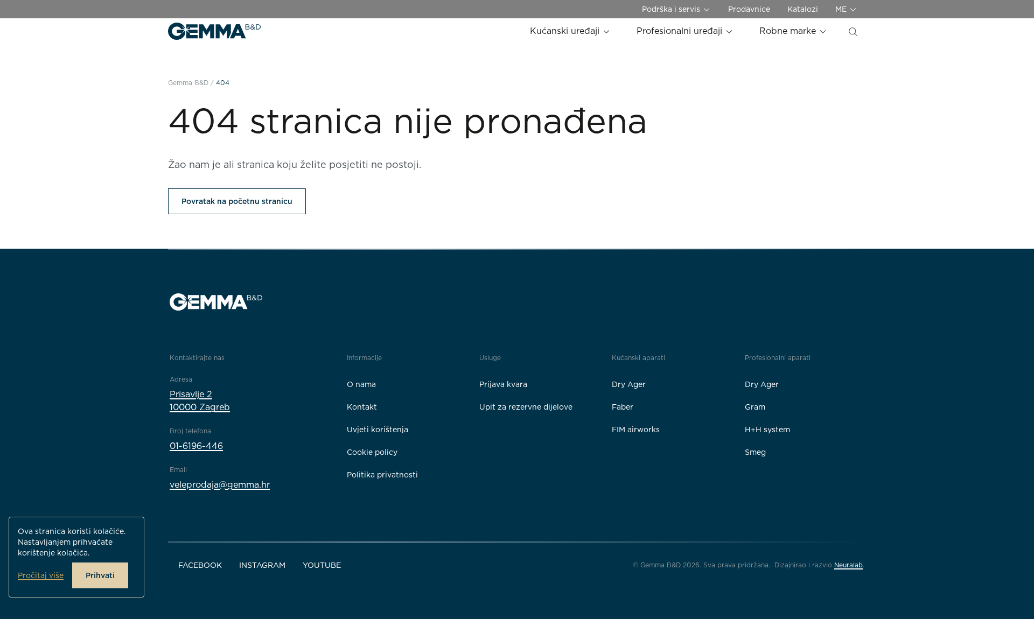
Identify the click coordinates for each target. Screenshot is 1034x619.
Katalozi (802, 9)
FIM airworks (636, 429)
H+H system (767, 429)
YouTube (322, 565)
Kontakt (362, 407)
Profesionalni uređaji (681, 31)
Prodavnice (749, 9)
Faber (622, 407)
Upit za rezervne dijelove (525, 407)
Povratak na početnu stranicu (236, 201)
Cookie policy (372, 452)
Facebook (200, 565)
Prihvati (100, 575)
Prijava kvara (503, 384)
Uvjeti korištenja (377, 429)
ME (842, 9)
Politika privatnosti (382, 474)
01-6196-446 (196, 446)
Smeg (755, 452)
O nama (361, 384)
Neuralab (848, 565)
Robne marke (789, 31)
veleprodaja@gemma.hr (220, 485)
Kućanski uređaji (566, 31)
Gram (755, 407)
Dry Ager (629, 384)
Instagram (262, 565)
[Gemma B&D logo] (214, 31)
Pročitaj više (41, 575)
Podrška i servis (672, 9)
